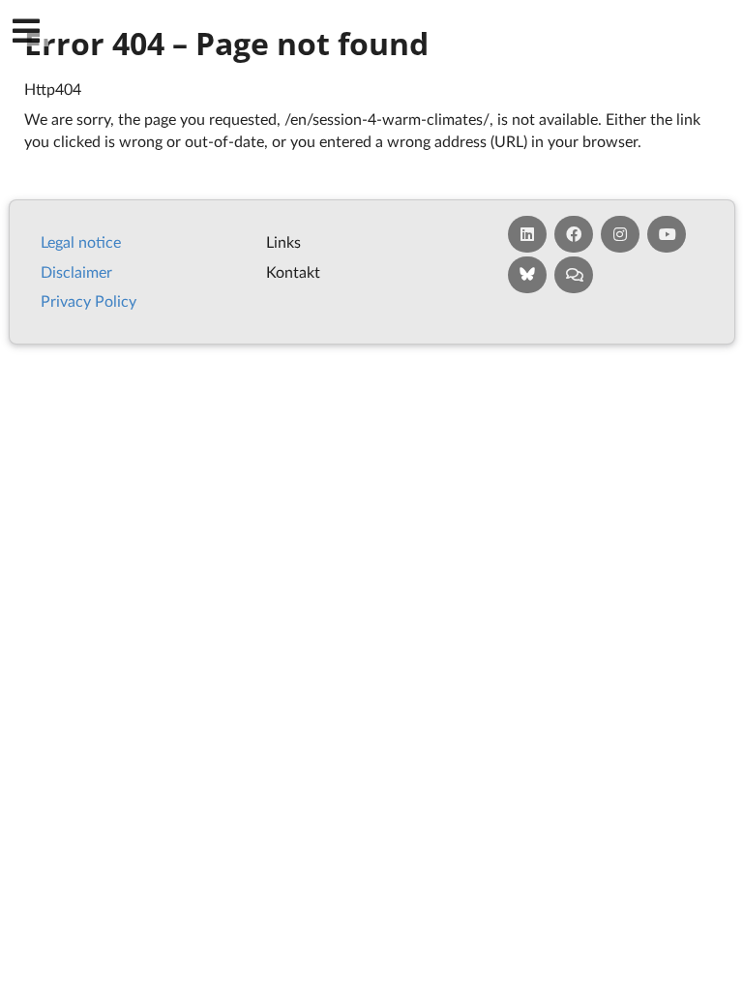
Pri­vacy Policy (88, 300)
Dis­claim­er (76, 271)
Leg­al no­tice (81, 241)
